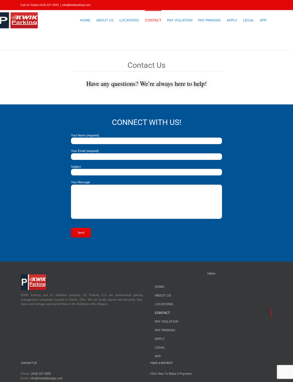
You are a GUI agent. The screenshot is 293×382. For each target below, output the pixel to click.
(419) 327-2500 (41, 373)
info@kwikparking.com (76, 5)
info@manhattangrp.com (46, 378)
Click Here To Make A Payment (171, 373)
